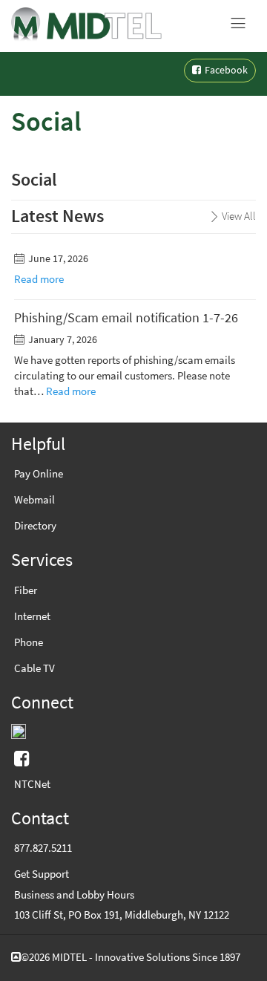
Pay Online (38, 473)
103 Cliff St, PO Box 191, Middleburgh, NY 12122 (121, 914)
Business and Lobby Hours (74, 894)
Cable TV (34, 668)
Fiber (25, 590)
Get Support (41, 874)
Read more (39, 279)
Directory (35, 525)
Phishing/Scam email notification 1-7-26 (126, 318)
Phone (28, 642)
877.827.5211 (43, 848)
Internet (32, 616)
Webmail (34, 499)
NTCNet (32, 784)
